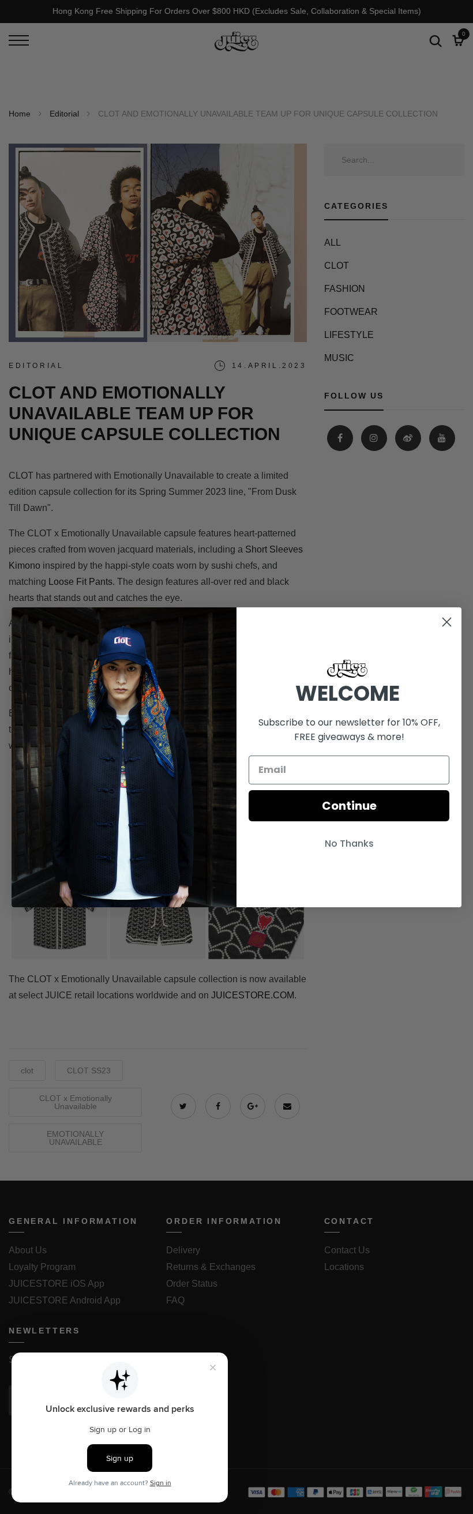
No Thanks (349, 843)
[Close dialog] (447, 622)
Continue (349, 806)
